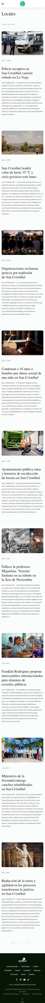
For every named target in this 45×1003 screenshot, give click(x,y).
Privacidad (25, 994)
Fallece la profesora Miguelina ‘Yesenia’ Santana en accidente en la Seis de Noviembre (19, 573)
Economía (14, 974)
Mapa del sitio (37, 994)
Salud (23, 974)
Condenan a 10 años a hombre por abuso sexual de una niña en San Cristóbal (22, 373)
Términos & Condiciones (11, 994)
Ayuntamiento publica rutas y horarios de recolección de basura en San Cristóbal (21, 473)
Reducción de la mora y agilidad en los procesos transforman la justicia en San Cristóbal (19, 887)
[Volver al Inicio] (22, 4)
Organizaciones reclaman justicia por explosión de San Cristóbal (20, 272)
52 (28, 942)
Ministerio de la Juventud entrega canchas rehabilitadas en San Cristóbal (17, 782)
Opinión (32, 974)
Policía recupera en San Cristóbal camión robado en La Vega (17, 73)
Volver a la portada (8, 24)
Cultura (17, 970)
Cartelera (27, 970)
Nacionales (25, 966)
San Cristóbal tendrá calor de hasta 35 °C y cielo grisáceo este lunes (19, 172)
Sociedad (7, 970)
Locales (35, 966)
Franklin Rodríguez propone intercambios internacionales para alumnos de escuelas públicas (22, 678)
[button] (3, 4)
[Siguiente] (32, 942)
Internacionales (12, 966)
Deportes (37, 970)
